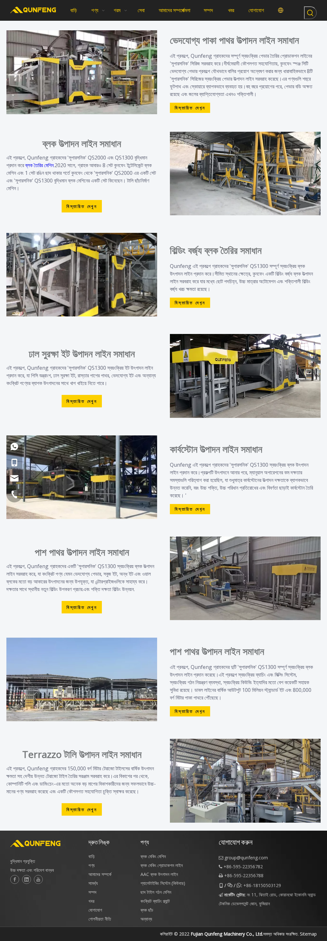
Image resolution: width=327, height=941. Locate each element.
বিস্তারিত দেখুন (190, 108)
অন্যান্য (146, 919)
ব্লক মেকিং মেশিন (153, 856)
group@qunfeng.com (246, 858)
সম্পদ (92, 892)
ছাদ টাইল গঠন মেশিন (156, 892)
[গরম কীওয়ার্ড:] (310, 12)
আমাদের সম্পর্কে (99, 874)
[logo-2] (46, 843)
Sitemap (308, 934)
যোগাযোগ (95, 910)
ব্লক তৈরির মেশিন (39, 165)
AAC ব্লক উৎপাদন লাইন (159, 874)
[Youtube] (38, 879)
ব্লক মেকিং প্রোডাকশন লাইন (162, 865)
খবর (91, 901)
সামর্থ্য (93, 883)
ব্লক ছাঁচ (147, 910)
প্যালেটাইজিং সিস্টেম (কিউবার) (163, 883)
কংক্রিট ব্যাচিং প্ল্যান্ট (155, 901)
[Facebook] (14, 879)
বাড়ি (91, 856)
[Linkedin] (26, 879)
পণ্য (91, 865)
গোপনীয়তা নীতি (99, 919)
